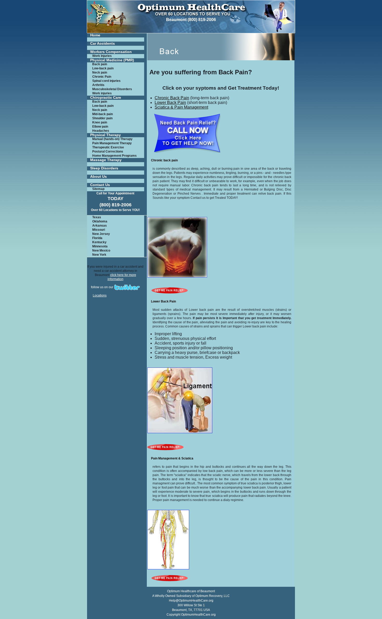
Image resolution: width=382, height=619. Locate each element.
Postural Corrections (107, 151)
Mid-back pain (102, 114)
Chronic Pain (101, 76)
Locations (100, 295)
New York (99, 254)
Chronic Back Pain (172, 98)
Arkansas (99, 225)
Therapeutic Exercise (108, 147)
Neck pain (99, 72)
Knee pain (99, 122)
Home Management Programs (114, 155)
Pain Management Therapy (112, 143)
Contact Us (100, 185)
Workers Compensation (111, 52)
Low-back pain (103, 68)
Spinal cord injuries (106, 81)
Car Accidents (102, 43)
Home (95, 35)
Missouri (98, 230)
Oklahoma (99, 221)
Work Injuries (102, 56)
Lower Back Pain (170, 102)
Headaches (100, 131)
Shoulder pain (102, 118)
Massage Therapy (106, 160)
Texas (96, 217)
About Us (98, 177)
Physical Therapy (105, 135)
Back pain (99, 64)
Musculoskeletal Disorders (112, 89)
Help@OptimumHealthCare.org (191, 600)
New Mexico (101, 250)
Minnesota (100, 246)
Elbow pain (100, 126)
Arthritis (98, 85)
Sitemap (98, 189)
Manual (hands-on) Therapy (112, 139)
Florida (97, 238)
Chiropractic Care (105, 98)
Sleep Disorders (104, 168)
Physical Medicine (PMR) (112, 60)
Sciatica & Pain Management (181, 107)
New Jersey (101, 234)
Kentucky (99, 242)
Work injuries (102, 93)
